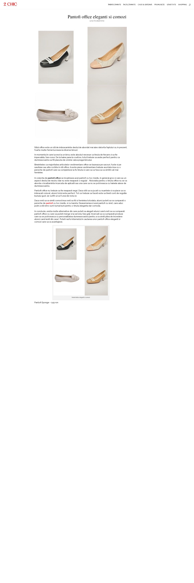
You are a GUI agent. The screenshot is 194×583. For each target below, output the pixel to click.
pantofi (49, 203)
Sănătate (171, 5)
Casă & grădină (145, 5)
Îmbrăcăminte (114, 5)
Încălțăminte (129, 5)
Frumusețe (159, 5)
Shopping (182, 5)
